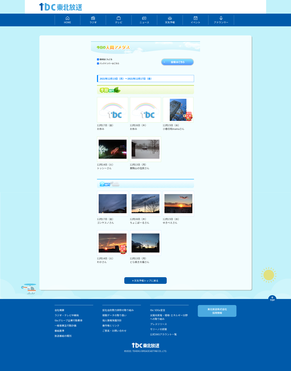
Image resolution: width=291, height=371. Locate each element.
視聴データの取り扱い (114, 315)
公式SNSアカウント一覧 (163, 334)
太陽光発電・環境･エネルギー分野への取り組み (169, 317)
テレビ (118, 22)
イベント (195, 22)
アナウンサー (221, 22)
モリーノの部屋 (158, 329)
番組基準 (59, 330)
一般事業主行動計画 (65, 325)
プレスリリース (158, 324)
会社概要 (59, 310)
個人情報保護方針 (112, 320)
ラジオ (93, 22)
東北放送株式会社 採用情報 (217, 311)
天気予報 (170, 22)
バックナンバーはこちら (108, 64)
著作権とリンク (110, 325)
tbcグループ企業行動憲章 (68, 320)
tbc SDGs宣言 (157, 310)
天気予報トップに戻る (146, 280)
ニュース (144, 22)
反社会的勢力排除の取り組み (118, 310)
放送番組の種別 (63, 336)
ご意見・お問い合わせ (114, 330)
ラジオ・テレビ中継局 (67, 315)
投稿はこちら (177, 62)
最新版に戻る (104, 59)
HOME (67, 22)
